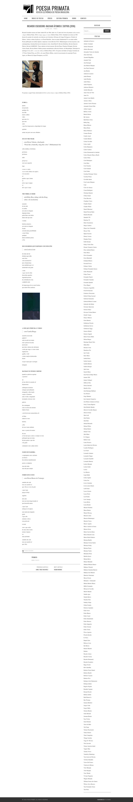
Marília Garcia (87, 556)
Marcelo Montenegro (89, 518)
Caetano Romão (88, 133)
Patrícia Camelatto (88, 608)
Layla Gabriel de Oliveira (90, 445)
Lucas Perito (87, 494)
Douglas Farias (87, 239)
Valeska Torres (87, 751)
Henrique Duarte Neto (89, 342)
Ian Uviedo (86, 353)
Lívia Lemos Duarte (89, 486)
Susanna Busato (88, 716)
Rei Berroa (86, 646)
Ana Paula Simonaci (89, 68)
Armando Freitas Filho (89, 106)
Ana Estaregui (87, 63)
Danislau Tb (87, 220)
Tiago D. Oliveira (88, 741)
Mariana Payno (87, 548)
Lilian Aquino (87, 478)
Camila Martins (88, 139)
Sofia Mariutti (87, 713)
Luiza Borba (87, 502)
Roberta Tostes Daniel (89, 670)
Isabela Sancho (87, 361)
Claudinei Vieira (88, 201)
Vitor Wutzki (87, 773)
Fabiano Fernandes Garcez (90, 269)
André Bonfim (87, 79)
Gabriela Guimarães (89, 299)
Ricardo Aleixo (87, 654)
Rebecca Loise (87, 643)
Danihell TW (87, 217)
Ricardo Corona (88, 656)
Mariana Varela (87, 551)
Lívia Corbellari (88, 483)
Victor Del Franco (88, 762)
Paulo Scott (87, 610)
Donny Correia (87, 236)
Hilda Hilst (86, 345)
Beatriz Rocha (87, 114)
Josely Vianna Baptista (89, 404)
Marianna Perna (88, 553)
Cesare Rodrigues (88, 190)
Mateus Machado (88, 562)
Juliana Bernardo (88, 423)
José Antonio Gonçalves (90, 399)
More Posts (35, 560)
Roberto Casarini (88, 675)
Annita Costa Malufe (89, 98)
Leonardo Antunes (88, 453)
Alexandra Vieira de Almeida (91, 52)
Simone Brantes (88, 711)
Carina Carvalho (88, 141)
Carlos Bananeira (88, 147)
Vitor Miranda (87, 768)
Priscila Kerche (87, 635)
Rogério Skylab (88, 686)
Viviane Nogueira (88, 776)
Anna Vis (86, 95)
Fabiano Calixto (88, 266)
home (26, 18)
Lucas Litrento (87, 491)
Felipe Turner (87, 274)
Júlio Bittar (86, 434)
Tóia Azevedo (87, 743)
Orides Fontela (87, 605)
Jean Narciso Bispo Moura (90, 374)
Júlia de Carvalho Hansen (90, 410)
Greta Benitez (87, 320)
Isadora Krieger (88, 366)
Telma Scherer (87, 732)
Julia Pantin (87, 418)
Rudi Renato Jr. (88, 697)
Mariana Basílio (88, 540)
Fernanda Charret (88, 277)
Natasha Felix (87, 600)
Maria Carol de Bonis (89, 532)
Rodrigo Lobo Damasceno (90, 681)
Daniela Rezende (88, 214)
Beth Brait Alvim (88, 120)
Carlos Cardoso (87, 149)
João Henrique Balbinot (90, 391)
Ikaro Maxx (87, 355)
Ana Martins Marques (89, 65)
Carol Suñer (87, 171)
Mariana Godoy (88, 545)
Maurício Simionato (89, 575)
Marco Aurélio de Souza (90, 526)
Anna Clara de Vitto (89, 92)
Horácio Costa (87, 347)
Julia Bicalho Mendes (89, 407)
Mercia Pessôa (87, 578)
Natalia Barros (87, 597)
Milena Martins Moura (89, 583)
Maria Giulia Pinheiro (89, 537)
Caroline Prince (88, 177)
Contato (83, 18)
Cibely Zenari (87, 196)
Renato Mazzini (88, 648)
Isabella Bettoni (88, 364)
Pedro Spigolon (88, 624)
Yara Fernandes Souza (89, 787)
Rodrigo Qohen (88, 684)
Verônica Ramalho (88, 760)
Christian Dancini (88, 193)
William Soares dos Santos (90, 781)
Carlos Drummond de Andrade (91, 152)
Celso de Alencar (88, 187)
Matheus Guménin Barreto (90, 570)
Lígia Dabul (87, 475)
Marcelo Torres (87, 521)
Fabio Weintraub (88, 271)
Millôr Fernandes (88, 586)
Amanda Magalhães (89, 57)
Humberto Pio (87, 350)
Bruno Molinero (88, 130)
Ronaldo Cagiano (88, 689)
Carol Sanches (87, 166)
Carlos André (87, 144)
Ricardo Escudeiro (28, 551)
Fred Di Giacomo (88, 290)
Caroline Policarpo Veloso (90, 174)
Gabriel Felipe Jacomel (89, 296)
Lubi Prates (87, 488)
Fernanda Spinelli (88, 282)
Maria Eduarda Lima (89, 534)
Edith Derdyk (87, 242)
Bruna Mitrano (87, 125)
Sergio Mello (87, 708)
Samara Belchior (88, 703)
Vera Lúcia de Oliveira (89, 757)
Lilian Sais (86, 480)
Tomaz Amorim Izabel (89, 746)
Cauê (85, 185)
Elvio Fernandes (88, 255)
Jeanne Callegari (88, 380)
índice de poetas (37, 18)
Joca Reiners (87, 393)
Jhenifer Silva (87, 388)
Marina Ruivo (87, 559)
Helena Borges (87, 339)
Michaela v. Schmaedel (89, 581)
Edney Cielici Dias (88, 244)
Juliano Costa (87, 431)
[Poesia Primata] (50, 9)
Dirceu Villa (87, 231)
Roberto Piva (87, 678)
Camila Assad (87, 136)
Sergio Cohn (87, 705)
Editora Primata (62, 18)
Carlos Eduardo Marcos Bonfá (91, 155)
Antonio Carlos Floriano (90, 103)
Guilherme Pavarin (88, 323)
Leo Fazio (86, 450)
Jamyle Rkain (87, 372)
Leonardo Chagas (88, 456)
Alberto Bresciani (88, 49)
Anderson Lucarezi (88, 73)
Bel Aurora (86, 117)
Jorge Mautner (87, 396)
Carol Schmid (87, 168)
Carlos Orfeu (87, 158)
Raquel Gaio (87, 640)
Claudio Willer (87, 206)
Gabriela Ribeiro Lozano (90, 301)
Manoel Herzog (88, 513)
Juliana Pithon (87, 426)
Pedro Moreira (87, 621)
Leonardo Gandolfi (88, 459)
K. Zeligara (87, 437)
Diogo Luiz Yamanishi (89, 228)
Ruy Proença (87, 700)
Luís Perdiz (87, 496)
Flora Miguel (87, 285)
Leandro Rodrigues (88, 448)
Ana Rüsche (87, 71)
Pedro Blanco (87, 613)
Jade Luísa (86, 369)
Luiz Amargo (87, 499)
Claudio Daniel (87, 204)
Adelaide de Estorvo (89, 41)
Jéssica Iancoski (88, 385)
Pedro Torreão (87, 627)
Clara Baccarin (87, 198)
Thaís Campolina (88, 735)
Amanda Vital (87, 60)
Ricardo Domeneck (88, 659)
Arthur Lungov (87, 109)
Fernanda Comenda (89, 280)
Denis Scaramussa (88, 223)
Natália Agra (87, 594)
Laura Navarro (87, 442)
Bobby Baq (86, 122)
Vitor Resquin (87, 770)
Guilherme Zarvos (88, 326)
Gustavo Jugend (88, 334)
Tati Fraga (86, 727)
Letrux (85, 469)
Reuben (85, 651)
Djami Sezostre (87, 233)
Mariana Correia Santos (90, 543)
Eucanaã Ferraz (88, 263)
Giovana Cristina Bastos (90, 312)
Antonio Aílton (87, 101)
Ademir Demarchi (88, 46)
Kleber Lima (87, 440)
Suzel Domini (87, 722)
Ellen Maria (87, 252)
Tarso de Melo (87, 724)
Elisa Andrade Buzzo (89, 250)
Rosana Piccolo (87, 692)
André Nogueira (88, 84)
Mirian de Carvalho (89, 589)
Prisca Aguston (87, 632)
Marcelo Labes (87, 515)
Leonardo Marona (88, 461)
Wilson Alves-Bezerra (89, 784)
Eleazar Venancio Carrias (90, 247)
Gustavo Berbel (88, 331)
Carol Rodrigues (88, 160)
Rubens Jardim (87, 694)
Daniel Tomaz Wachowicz (42, 570)
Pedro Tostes (87, 629)
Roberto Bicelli (87, 673)
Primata (55, 29)
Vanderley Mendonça (89, 754)
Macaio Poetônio (88, 507)
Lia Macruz (87, 472)
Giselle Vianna (87, 315)
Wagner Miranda (58, 570)
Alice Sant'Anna (88, 54)
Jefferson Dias (87, 383)
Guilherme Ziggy (88, 328)
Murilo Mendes (87, 591)
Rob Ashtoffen (87, 667)
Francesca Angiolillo (89, 288)
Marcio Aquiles (88, 524)
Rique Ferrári (87, 665)
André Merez (87, 82)
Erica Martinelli (88, 258)
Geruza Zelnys (87, 309)
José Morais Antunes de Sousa (91, 402)
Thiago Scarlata (88, 738)
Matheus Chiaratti (88, 567)
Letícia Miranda (88, 464)
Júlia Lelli (86, 415)
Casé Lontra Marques (89, 182)
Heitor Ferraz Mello (89, 337)
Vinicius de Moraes (89, 765)
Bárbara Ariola (87, 111)
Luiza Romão (87, 505)
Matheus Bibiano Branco (90, 564)
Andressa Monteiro (88, 87)
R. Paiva (86, 637)
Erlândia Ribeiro (88, 261)
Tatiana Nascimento (89, 730)
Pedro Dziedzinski (88, 619)
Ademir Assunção (88, 44)
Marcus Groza (87, 529)
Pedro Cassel (87, 616)
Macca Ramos (87, 510)
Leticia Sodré (87, 467)
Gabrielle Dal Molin (89, 304)
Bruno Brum (87, 128)
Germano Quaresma (89, 307)
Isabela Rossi (87, 358)
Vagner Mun (87, 749)
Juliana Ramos (87, 429)
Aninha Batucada (88, 90)
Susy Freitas (87, 719)
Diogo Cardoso (87, 225)
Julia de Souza (87, 412)
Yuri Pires (86, 789)
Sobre (74, 18)
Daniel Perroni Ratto (89, 212)
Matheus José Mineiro (89, 572)
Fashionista (100, 799)
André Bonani (87, 76)
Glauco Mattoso (88, 318)
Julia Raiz (86, 421)
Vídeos (50, 18)
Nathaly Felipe (87, 602)
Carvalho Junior (88, 179)
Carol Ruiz (86, 163)
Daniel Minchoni (88, 209)
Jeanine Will (87, 377)
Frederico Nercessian (89, 293)
